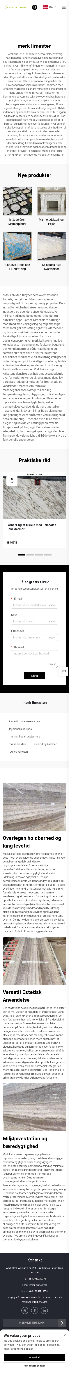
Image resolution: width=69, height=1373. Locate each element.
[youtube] (24, 1310)
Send (34, 676)
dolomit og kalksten (45, 744)
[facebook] (34, 1310)
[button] (21, 555)
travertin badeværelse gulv (24, 721)
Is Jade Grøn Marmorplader (17, 221)
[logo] (15, 7)
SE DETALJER (17, 200)
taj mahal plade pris (20, 729)
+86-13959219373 (36, 1278)
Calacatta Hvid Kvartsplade (51, 267)
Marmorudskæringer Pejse (52, 221)
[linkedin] (44, 1310)
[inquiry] (63, 671)
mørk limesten (17, 744)
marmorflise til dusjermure (24, 736)
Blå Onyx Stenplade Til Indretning (17, 267)
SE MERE (11, 542)
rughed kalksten (18, 751)
